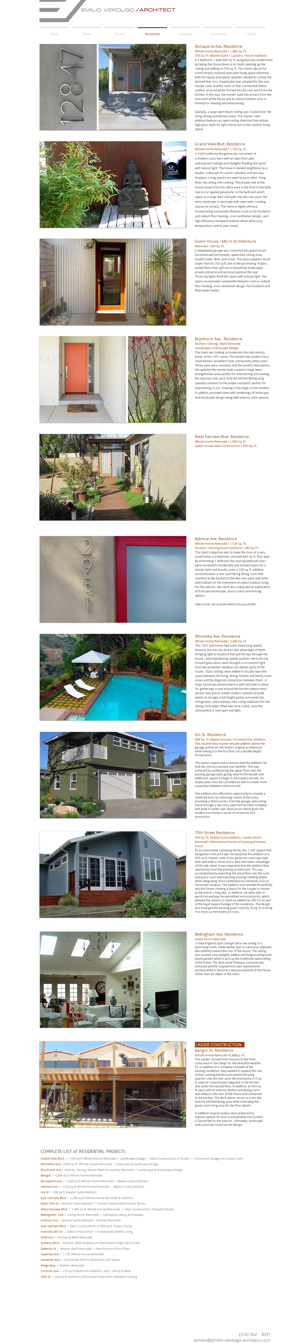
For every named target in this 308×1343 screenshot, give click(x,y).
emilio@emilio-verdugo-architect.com (232, 1340)
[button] (113, 87)
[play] (174, 126)
